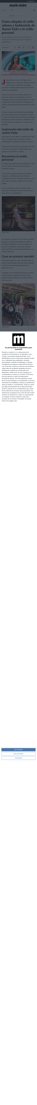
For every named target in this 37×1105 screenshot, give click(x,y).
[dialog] (18, 718)
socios (16, 352)
